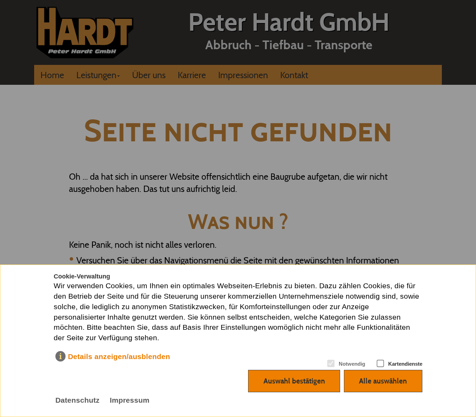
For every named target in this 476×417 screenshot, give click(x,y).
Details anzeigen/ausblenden (119, 356)
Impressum (129, 400)
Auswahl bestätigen (294, 381)
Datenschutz (77, 400)
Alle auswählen (383, 381)
